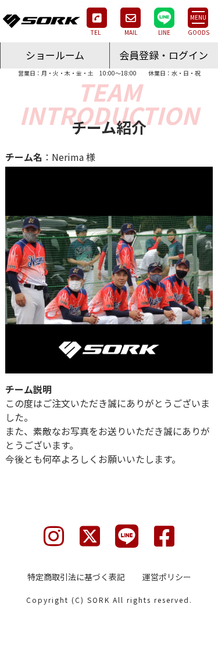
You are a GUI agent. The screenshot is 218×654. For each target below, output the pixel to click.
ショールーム (55, 55)
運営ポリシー (166, 577)
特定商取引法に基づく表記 (76, 577)
